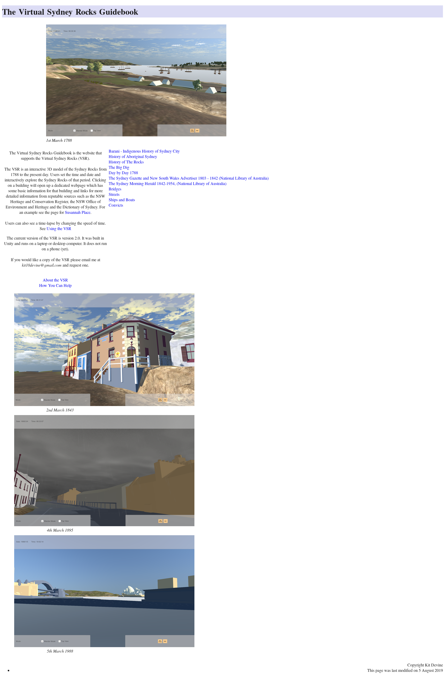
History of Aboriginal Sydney (133, 156)
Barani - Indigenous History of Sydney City (144, 151)
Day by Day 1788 (123, 172)
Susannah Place (77, 212)
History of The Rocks (126, 161)
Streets (114, 194)
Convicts (116, 205)
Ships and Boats (122, 199)
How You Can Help (55, 285)
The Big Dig (119, 167)
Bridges (115, 188)
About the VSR (55, 280)
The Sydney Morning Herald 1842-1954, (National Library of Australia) (167, 183)
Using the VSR (59, 228)
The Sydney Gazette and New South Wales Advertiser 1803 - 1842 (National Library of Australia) (189, 178)
